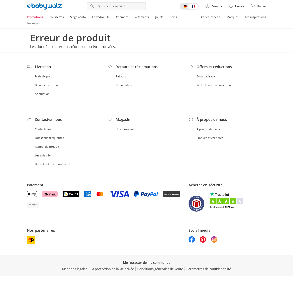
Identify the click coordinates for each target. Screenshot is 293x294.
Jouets (159, 17)
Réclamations (125, 85)
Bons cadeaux (206, 76)
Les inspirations (255, 17)
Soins (173, 17)
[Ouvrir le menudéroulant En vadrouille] (111, 17)
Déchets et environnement (52, 164)
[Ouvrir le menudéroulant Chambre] (130, 17)
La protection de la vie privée (112, 269)
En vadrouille (101, 17)
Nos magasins (125, 129)
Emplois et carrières (210, 138)
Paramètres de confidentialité (208, 269)
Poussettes (56, 17)
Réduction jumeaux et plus (214, 85)
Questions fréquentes (49, 138)
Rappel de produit (47, 146)
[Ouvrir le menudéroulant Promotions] (44, 17)
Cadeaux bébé (210, 17)
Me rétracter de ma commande (146, 262)
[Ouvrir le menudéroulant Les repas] (41, 23)
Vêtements (142, 17)
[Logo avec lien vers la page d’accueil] (44, 6)
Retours (121, 76)
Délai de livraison (46, 85)
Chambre (122, 17)
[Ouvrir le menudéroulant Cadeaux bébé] (221, 17)
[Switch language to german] (189, 6)
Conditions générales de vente (160, 269)
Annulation (42, 94)
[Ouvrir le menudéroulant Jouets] (165, 17)
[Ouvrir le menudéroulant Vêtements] (150, 17)
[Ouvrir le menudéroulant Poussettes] (65, 17)
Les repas (33, 23)
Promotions (35, 17)
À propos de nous (208, 129)
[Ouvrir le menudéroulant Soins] (178, 17)
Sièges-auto (78, 17)
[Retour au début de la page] (288, 265)
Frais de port (43, 76)
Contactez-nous (45, 129)
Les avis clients (45, 155)
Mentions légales (74, 269)
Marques (233, 17)
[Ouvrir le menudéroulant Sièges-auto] (87, 17)
